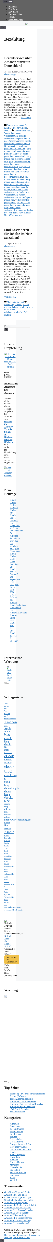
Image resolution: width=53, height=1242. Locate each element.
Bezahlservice (10, 146)
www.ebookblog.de (12, 907)
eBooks (11, 17)
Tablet (6, 889)
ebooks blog (8, 799)
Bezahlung (22, 146)
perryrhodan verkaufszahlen (16, 184)
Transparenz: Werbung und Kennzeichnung (22, 1236)
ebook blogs (7, 793)
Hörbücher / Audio (18, 1147)
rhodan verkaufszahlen (14, 196)
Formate (13, 1136)
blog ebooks (7, 743)
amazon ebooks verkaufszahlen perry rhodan (17, 142)
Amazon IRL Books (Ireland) (17, 1220)
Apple (7, 728)
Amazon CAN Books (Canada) (18, 1210)
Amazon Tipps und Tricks (15, 1195)
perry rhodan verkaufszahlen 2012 (17, 180)
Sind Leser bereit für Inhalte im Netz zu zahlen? (18, 233)
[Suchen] (6, 329)
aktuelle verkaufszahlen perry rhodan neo (17, 138)
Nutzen (7, 315)
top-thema (14, 1175)
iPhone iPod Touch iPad (21, 1149)
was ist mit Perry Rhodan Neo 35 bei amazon (17, 213)
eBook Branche (17, 1129)
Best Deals (13, 9)
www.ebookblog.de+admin (13, 910)
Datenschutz (9, 1235)
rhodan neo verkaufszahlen (16, 193)
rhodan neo (9, 187)
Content (18, 304)
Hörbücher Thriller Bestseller (23, 1101)
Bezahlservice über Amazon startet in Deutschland (18, 61)
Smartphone (8, 887)
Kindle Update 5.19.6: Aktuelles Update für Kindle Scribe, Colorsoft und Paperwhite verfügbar (15, 514)
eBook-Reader (8, 761)
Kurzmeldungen (15, 19)
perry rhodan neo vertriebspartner (16, 170)
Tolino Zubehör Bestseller (21, 1099)
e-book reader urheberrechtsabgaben (17, 305)
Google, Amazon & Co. (17, 125)
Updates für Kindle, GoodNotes (18, 1200)
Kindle (7, 128)
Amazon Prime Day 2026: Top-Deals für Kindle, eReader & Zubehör (14, 628)
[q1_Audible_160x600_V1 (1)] (15, 997)
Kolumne (14, 1159)
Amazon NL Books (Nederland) (18, 1218)
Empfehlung (15, 1134)
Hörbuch (7, 823)
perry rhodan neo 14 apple (16, 154)
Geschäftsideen (16, 1141)
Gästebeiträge (16, 1139)
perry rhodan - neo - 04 (14, 148)
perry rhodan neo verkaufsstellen (17, 167)
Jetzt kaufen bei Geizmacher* (12, 959)
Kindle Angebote (17, 1154)
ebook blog (9, 768)
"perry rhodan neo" (22, 130)
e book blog (7, 781)
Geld (26, 312)
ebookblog (10, 775)
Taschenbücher (15, 14)
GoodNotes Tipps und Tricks (17, 1192)
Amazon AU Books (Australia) (18, 1207)
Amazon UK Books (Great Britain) (20, 1205)
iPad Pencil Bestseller (19, 1109)
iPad (6, 825)
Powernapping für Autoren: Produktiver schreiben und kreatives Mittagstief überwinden (16, 540)
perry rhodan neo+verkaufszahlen (13, 175)
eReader (8, 809)
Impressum (22, 1235)
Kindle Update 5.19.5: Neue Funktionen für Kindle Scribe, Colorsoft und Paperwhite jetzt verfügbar (15, 569)
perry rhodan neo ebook (15, 156)
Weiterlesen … (10, 297)
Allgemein (11, 302)
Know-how (15, 1157)
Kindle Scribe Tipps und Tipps (18, 1197)
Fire (6, 812)
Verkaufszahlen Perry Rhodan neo (17, 206)
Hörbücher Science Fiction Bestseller (26, 1104)
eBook (9, 756)
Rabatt (6, 879)
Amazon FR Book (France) (16, 1223)
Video (12, 1177)
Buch (6, 747)
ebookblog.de (11, 788)
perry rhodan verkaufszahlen (16, 178)
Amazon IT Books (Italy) (15, 1215)
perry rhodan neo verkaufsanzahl (12, 165)
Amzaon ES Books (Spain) (16, 1213)
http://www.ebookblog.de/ (17, 819)
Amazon (12, 141)
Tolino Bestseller (17, 1111)
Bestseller (12, 6)
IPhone (7, 828)
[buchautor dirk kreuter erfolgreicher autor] (9, 680)
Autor (7, 731)
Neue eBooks (16, 1167)
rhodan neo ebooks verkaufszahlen (16, 190)
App (5, 726)
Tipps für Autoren (19, 128)
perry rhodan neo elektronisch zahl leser (17, 159)
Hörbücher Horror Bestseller (22, 1106)
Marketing (7, 859)
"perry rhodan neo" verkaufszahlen (12, 134)
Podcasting (15, 1170)
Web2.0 (7, 130)
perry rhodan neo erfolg (19, 161)
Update (7, 894)
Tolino (6, 892)
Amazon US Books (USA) (16, 1202)
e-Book (7, 748)
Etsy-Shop (13, 12)
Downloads (15, 1126)
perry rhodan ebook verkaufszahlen (17, 149)
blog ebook (8, 736)
